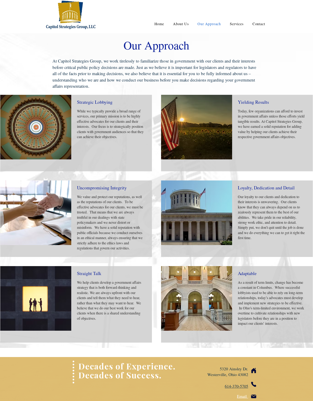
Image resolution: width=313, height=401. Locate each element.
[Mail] (254, 396)
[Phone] (254, 384)
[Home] (254, 371)
